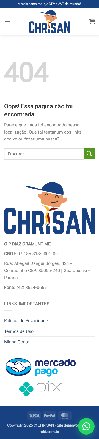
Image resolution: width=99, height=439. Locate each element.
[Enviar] (89, 153)
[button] (7, 21)
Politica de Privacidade (26, 320)
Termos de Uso (19, 331)
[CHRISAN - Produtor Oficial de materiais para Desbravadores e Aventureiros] (49, 21)
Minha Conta (16, 341)
